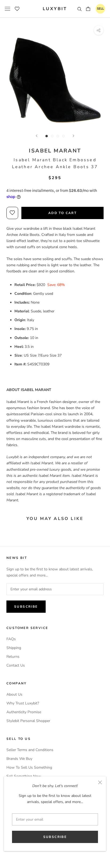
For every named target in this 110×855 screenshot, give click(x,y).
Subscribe (55, 837)
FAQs (11, 639)
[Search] (79, 8)
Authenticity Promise (23, 712)
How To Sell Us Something (29, 767)
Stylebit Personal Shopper (28, 720)
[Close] (100, 782)
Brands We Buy (19, 758)
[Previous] (36, 136)
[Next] (73, 136)
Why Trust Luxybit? (22, 703)
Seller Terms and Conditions (29, 749)
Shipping (13, 647)
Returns (12, 656)
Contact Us (15, 665)
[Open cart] (88, 8)
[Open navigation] (7, 9)
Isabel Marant (55, 150)
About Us (14, 694)
